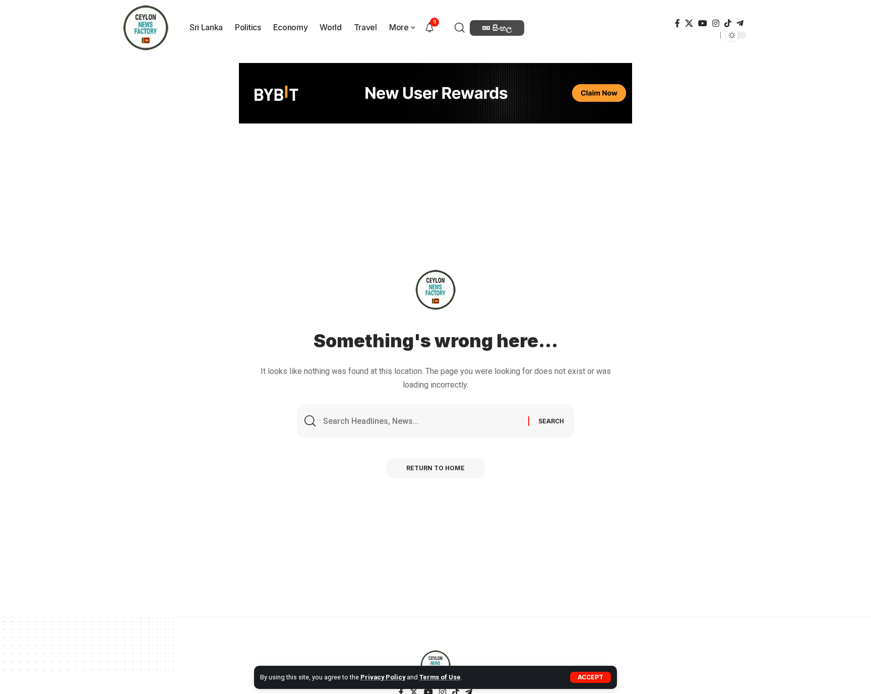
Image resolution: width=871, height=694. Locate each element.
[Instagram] (716, 23)
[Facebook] (677, 23)
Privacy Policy (382, 677)
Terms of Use (440, 677)
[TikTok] (728, 23)
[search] (461, 27)
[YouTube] (703, 23)
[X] (689, 23)
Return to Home (435, 468)
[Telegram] (740, 23)
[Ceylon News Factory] (435, 665)
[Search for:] (422, 421)
